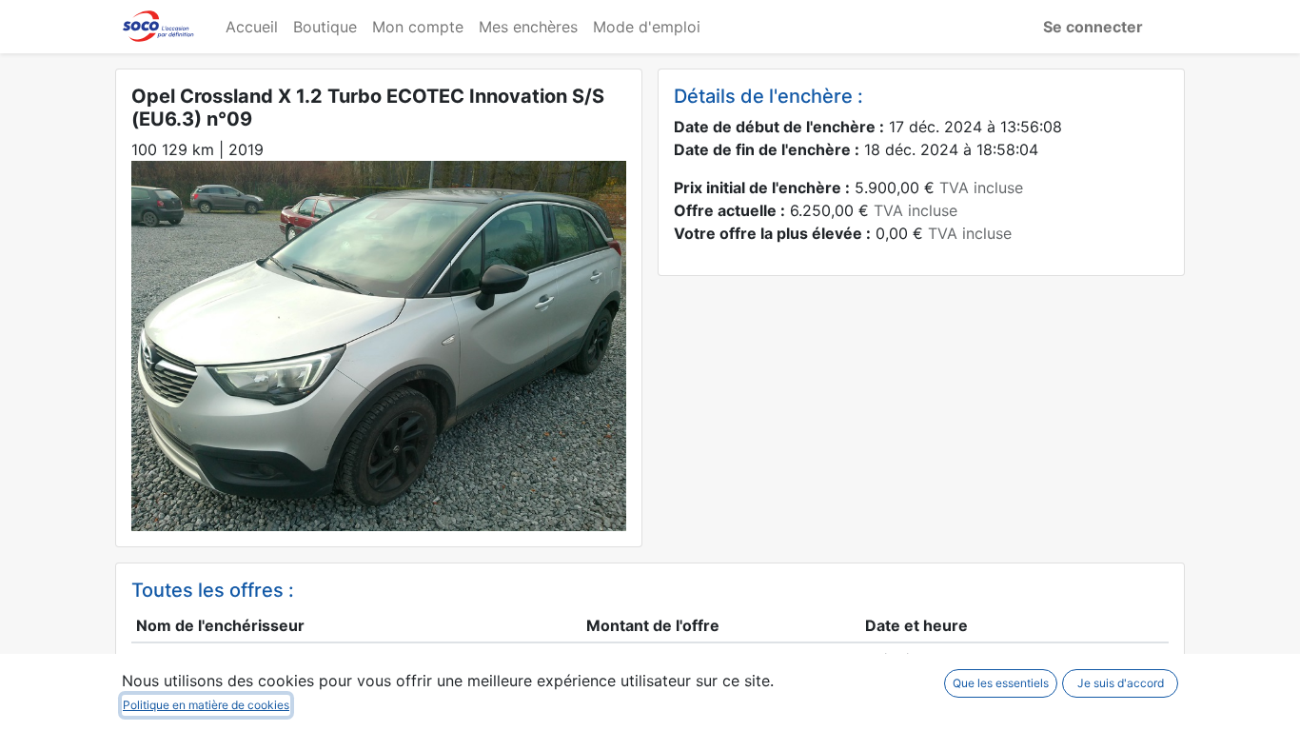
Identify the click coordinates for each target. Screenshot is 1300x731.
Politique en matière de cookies (206, 705)
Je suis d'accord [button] (1120, 683)
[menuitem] (252, 27)
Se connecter (1093, 26)
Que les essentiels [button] (1001, 683)
